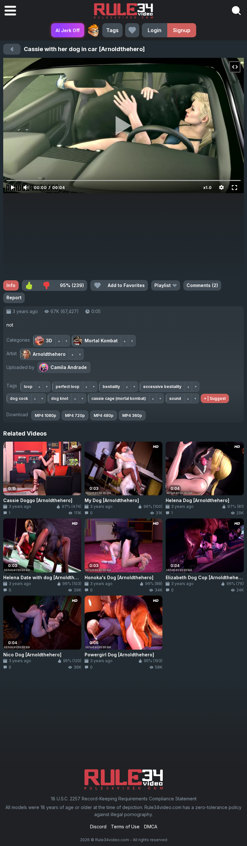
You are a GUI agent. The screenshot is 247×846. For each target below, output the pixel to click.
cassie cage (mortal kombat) (118, 398)
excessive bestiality (162, 386)
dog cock (19, 398)
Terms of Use (125, 826)
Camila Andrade (68, 367)
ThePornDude (93, 30)
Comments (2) (202, 285)
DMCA (150, 826)
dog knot (59, 398)
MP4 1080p (45, 415)
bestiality (111, 386)
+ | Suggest (215, 398)
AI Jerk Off (68, 30)
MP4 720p (75, 415)
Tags (112, 30)
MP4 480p (104, 415)
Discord (98, 826)
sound (175, 398)
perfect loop (67, 386)
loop (28, 386)
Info (10, 285)
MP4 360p (132, 415)
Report (14, 297)
